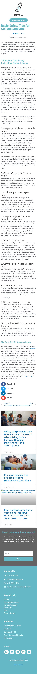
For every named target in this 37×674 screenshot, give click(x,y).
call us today (29, 376)
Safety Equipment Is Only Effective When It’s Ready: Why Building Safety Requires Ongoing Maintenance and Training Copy (18, 438)
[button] (18, 15)
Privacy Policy (18, 665)
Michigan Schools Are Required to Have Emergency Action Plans (17, 478)
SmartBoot (32, 348)
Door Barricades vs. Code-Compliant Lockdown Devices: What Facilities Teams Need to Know (18, 514)
